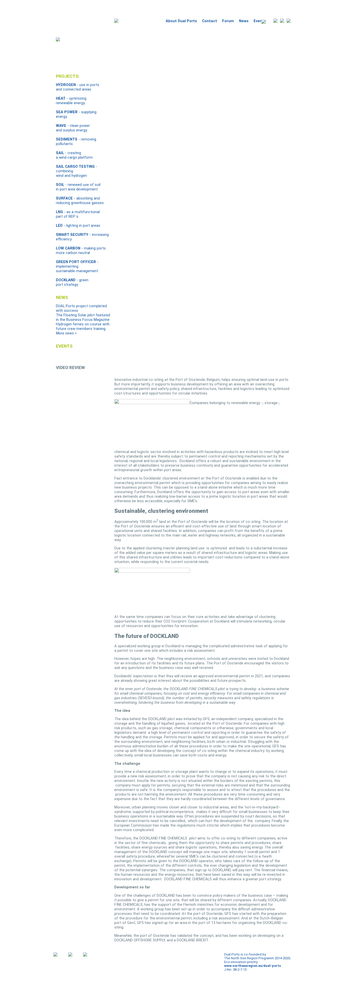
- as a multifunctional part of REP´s (78, 214)
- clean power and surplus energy (73, 127)
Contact (209, 21)
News (244, 21)
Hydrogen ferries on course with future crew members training (83, 326)
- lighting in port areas (78, 225)
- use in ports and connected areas (77, 87)
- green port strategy (72, 282)
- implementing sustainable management (77, 266)
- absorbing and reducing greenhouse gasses (80, 200)
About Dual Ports (181, 21)
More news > (66, 333)
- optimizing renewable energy (71, 100)
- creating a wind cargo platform (74, 155)
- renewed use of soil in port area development (78, 186)
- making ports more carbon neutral (81, 250)
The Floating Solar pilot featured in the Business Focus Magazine (83, 317)
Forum (228, 21)
